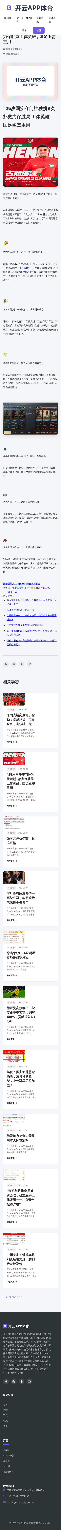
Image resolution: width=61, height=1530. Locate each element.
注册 (38, 30)
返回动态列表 (16, 1297)
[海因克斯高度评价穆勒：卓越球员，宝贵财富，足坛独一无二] (14, 699)
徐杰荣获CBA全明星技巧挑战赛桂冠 (25, 625)
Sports (21, 583)
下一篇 (13, 592)
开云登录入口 (10, 583)
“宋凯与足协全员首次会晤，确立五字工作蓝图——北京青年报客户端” (21, 1197)
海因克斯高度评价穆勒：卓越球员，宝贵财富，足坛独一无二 (21, 719)
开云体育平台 (26, 268)
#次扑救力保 (43, 587)
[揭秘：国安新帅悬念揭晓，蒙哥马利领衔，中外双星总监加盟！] (14, 1056)
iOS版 (6, 1450)
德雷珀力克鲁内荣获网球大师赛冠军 (21, 1138)
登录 (24, 30)
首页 (5, 1404)
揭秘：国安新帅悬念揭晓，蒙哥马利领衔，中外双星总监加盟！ (21, 1078)
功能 (5, 1410)
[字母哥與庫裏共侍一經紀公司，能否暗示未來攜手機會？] (14, 877)
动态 (5, 1420)
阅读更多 (11, 741)
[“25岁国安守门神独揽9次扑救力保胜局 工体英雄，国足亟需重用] (14, 758)
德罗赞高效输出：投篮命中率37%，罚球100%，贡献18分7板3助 (21, 1014)
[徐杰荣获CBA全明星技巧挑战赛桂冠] (14, 937)
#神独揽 (30, 587)
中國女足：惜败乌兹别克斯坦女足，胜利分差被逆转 (21, 1259)
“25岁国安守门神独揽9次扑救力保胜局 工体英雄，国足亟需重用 (21, 781)
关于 (5, 1426)
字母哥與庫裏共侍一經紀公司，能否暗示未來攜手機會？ (21, 898)
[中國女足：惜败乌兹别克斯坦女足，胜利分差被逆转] (14, 1239)
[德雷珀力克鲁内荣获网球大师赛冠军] (14, 1120)
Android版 (8, 1455)
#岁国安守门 (19, 587)
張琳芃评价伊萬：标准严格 (20, 610)
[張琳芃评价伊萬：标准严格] (14, 822)
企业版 (6, 1466)
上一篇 (6, 592)
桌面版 (6, 1461)
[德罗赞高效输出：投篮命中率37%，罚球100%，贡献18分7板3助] (14, 992)
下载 (5, 1415)
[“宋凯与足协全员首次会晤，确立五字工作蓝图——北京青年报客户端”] (14, 1175)
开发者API (8, 1471)
